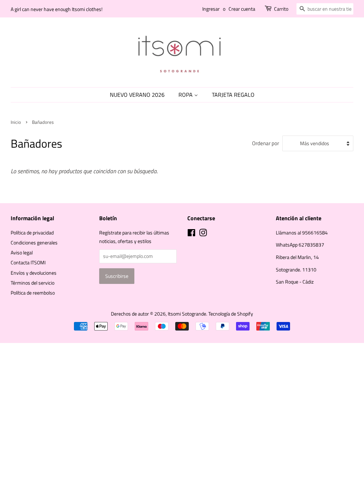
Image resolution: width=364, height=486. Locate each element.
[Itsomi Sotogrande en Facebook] (191, 234)
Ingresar (211, 8)
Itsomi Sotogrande (187, 314)
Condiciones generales (34, 243)
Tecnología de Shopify (230, 314)
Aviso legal (22, 253)
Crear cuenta (242, 8)
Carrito (281, 8)
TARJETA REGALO (233, 94)
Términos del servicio (32, 283)
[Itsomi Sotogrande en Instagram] (203, 234)
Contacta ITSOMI (28, 262)
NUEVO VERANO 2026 (137, 94)
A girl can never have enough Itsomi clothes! (56, 9)
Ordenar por (265, 143)
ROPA (186, 94)
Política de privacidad (32, 233)
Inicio (16, 122)
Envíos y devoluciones (34, 273)
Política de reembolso (33, 293)
